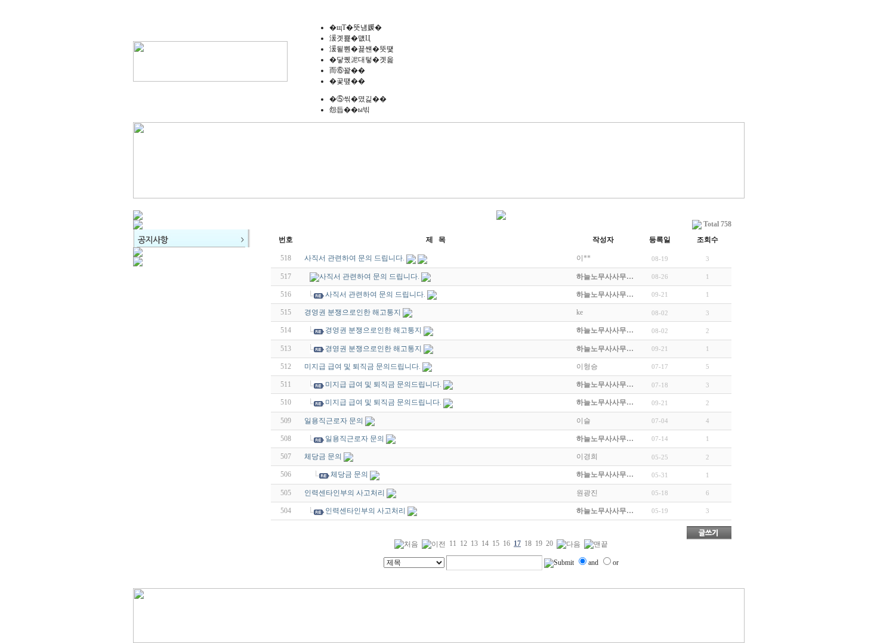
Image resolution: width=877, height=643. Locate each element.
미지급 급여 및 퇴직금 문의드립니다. (362, 366)
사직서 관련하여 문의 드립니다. (354, 258)
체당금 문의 (323, 456)
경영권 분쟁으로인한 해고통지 (352, 312)
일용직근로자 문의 (333, 421)
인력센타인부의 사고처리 (344, 493)
